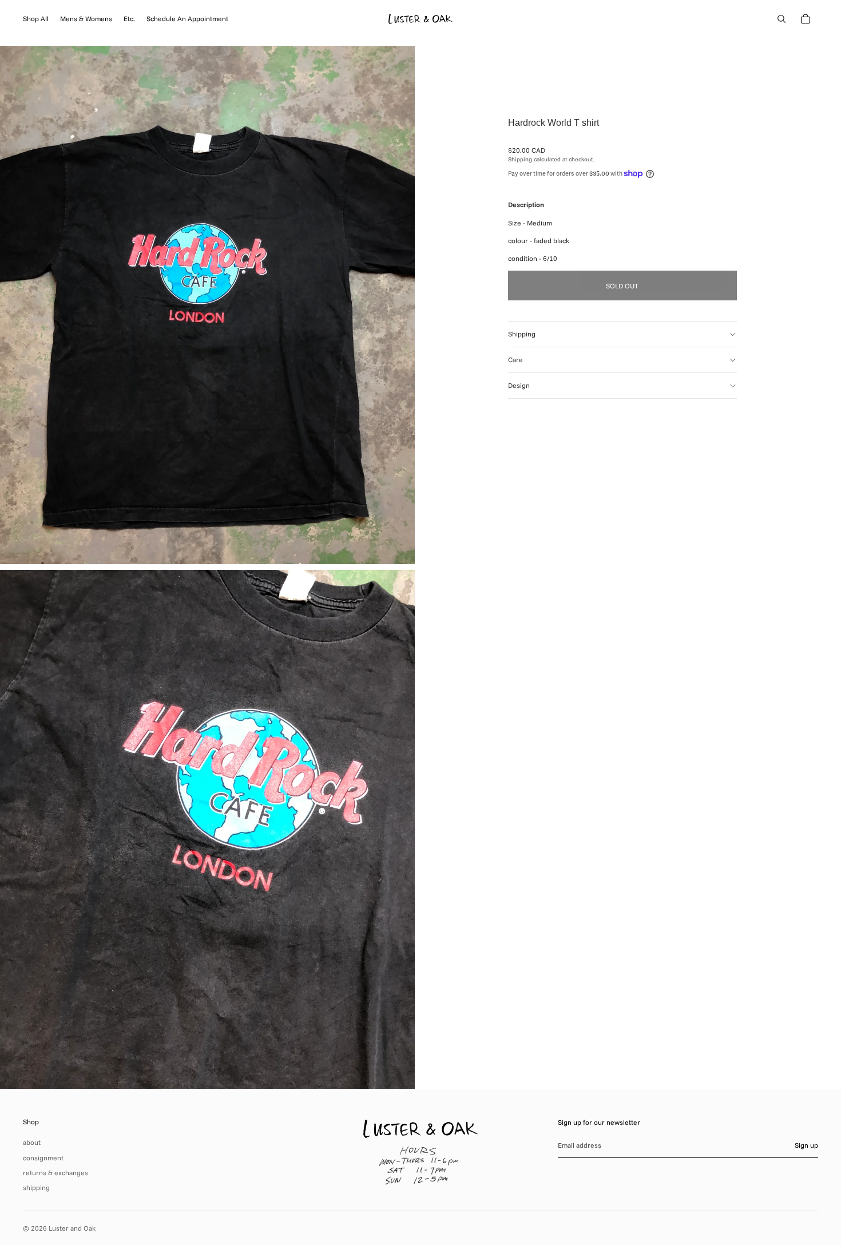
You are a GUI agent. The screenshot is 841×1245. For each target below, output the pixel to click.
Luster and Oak (72, 1228)
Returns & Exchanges (55, 1172)
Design (519, 385)
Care (515, 359)
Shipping (521, 334)
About (32, 1142)
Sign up (806, 1145)
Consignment (43, 1157)
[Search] (781, 18)
